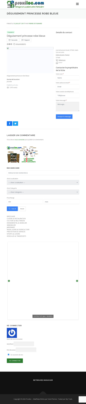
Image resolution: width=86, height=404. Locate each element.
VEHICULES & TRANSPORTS (16, 236)
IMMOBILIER (11, 225)
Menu (77, 4)
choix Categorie (12, 188)
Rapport (27, 40)
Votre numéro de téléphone (65, 92)
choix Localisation (12, 178)
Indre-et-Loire (60, 55)
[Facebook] (37, 384)
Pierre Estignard (35, 23)
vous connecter (20, 140)
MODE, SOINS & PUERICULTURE (18, 229)
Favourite (14, 40)
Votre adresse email (63, 83)
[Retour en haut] (43, 394)
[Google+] (48, 384)
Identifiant (10, 344)
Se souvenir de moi (16, 355)
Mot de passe (11, 350)
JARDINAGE (11, 227)
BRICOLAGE (11, 216)
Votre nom (60, 74)
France (67, 55)
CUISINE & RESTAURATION (16, 218)
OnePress (36, 399)
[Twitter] (43, 384)
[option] (43, 280)
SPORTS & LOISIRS (13, 234)
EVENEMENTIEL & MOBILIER (17, 223)
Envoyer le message (64, 116)
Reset (22, 209)
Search (13, 209)
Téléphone (62, 60)
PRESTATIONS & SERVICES (16, 232)
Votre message (61, 100)
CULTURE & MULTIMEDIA (16, 221)
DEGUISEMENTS (21, 44)
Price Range (10, 198)
